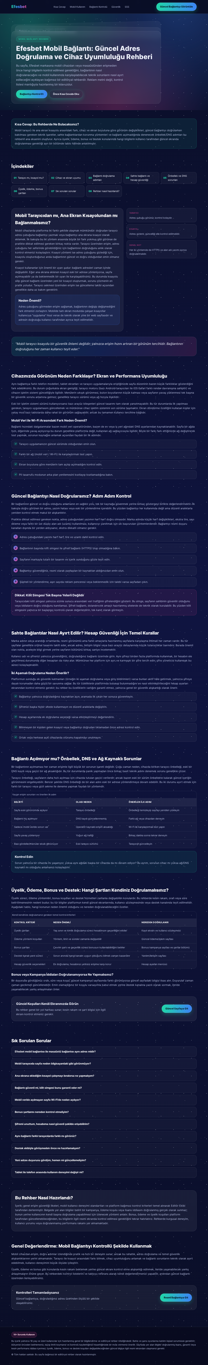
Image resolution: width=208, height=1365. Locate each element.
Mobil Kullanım (77, 6)
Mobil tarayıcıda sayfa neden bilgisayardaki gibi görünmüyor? (53, 1063)
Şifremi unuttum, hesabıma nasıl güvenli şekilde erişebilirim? (52, 1124)
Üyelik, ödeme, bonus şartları (28, 191)
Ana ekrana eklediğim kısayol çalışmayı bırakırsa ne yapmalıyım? (54, 1075)
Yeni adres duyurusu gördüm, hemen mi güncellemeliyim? (50, 1160)
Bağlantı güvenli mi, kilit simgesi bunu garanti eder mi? (48, 1087)
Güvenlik (116, 6)
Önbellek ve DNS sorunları (175, 177)
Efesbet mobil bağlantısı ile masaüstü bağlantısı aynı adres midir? (55, 1051)
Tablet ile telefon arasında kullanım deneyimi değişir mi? (49, 1172)
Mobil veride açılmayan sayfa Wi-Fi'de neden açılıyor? (48, 1099)
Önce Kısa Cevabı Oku (66, 94)
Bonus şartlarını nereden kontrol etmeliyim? (42, 1112)
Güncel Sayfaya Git (176, 1008)
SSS (127, 6)
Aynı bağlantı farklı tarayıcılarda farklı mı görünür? (45, 1136)
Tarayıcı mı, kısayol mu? (29, 177)
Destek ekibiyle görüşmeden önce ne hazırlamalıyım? (47, 1148)
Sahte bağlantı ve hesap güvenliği (138, 177)
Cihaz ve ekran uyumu (66, 177)
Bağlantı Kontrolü (98, 6)
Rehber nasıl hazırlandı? (104, 191)
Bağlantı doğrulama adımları (102, 177)
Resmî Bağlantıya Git (176, 1297)
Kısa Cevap (60, 6)
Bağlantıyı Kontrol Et (32, 94)
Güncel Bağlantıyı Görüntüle (176, 6)
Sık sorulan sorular (63, 191)
